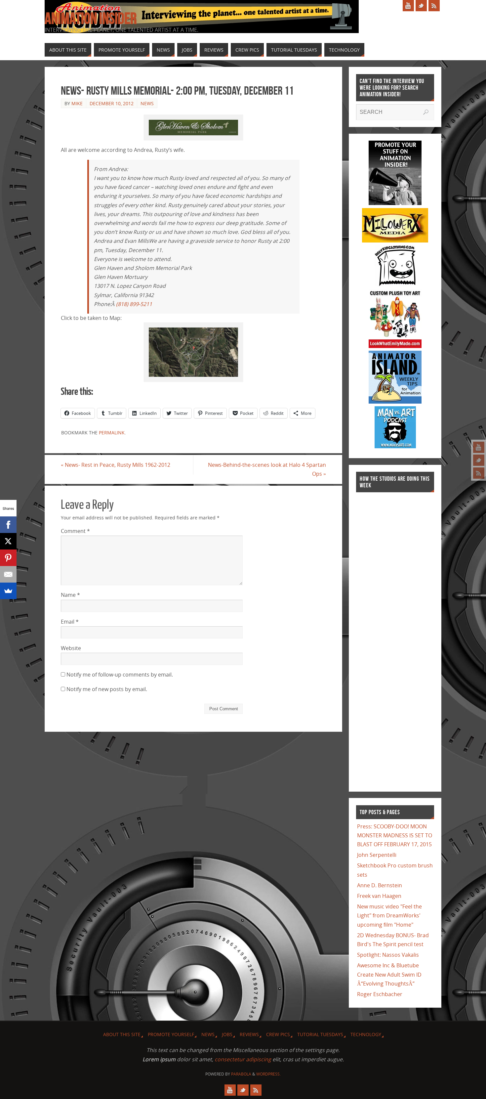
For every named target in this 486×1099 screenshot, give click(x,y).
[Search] (426, 112)
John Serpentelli (376, 854)
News (147, 103)
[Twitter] (478, 460)
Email (70, 621)
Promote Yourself (171, 1034)
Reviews (249, 1034)
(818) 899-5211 (134, 304)
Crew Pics (278, 1034)
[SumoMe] (8, 591)
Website (71, 648)
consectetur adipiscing (243, 1059)
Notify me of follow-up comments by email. (119, 674)
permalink (112, 432)
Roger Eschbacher (379, 994)
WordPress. (268, 1074)
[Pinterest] (8, 558)
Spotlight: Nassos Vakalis (388, 954)
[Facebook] (8, 524)
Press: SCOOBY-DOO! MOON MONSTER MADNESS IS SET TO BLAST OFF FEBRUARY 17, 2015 (394, 835)
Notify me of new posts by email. (106, 689)
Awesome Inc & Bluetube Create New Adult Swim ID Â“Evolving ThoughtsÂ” (389, 974)
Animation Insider (91, 18)
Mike (77, 103)
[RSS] (478, 473)
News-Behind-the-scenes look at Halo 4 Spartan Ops (267, 469)
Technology (365, 1034)
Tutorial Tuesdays (320, 1034)
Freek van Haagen (379, 896)
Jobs (227, 1034)
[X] (8, 541)
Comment (75, 531)
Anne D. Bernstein (379, 885)
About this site (122, 1034)
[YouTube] (478, 447)
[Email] (8, 574)
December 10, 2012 (112, 103)
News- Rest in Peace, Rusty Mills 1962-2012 (115, 464)
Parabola (241, 1074)
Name (70, 594)
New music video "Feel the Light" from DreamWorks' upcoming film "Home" (389, 915)
